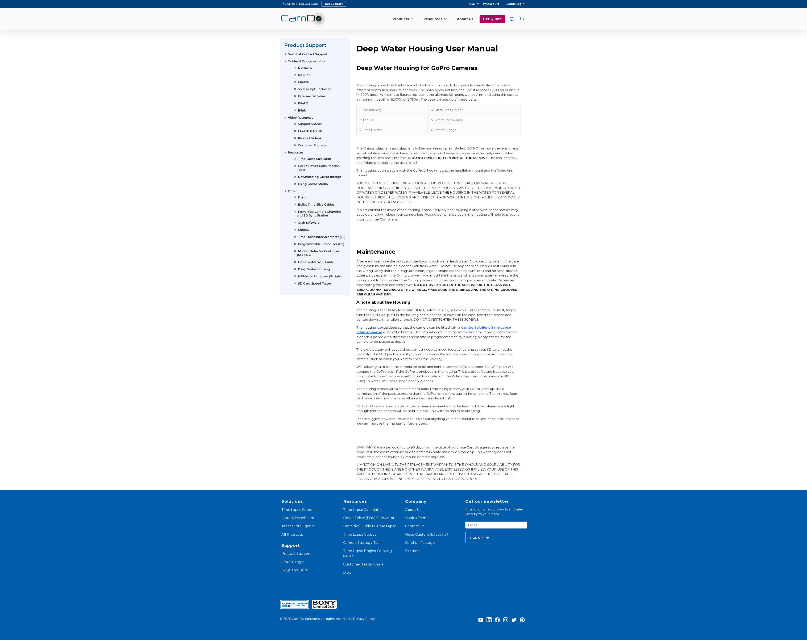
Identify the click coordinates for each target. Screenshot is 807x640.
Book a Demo (417, 518)
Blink (302, 110)
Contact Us (414, 526)
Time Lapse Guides (359, 534)
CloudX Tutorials (310, 131)
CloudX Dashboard (297, 518)
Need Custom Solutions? (426, 534)
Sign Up (476, 537)
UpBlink (304, 74)
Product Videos (309, 138)
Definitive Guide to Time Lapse (369, 526)
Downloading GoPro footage (320, 176)
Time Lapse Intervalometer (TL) (321, 237)
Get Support (334, 3)
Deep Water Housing (314, 269)
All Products (292, 534)
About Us (465, 19)
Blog (347, 572)
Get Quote (492, 19)
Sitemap (412, 551)
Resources (432, 19)
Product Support (296, 553)
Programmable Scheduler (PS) (321, 244)
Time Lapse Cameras (299, 510)
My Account (491, 3)
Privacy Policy (364, 619)
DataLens (305, 67)
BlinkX (303, 103)
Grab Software (309, 222)
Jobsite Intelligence (298, 526)
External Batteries (311, 96)
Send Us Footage (420, 542)
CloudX (303, 82)
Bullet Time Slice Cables (316, 204)
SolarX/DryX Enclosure (314, 89)
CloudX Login (514, 3)
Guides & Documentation (307, 61)
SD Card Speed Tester (314, 283)
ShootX (303, 229)
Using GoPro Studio (313, 184)
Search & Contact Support (307, 54)
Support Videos (310, 124)
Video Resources (300, 117)
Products (401, 19)
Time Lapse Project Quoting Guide (367, 553)
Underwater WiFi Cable (316, 262)
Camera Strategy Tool (362, 542)
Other (292, 191)
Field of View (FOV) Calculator (368, 518)
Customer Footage (312, 145)
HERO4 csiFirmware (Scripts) (320, 276)
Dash (302, 197)
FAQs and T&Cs (294, 570)
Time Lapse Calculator (314, 158)
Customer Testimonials (363, 564)
